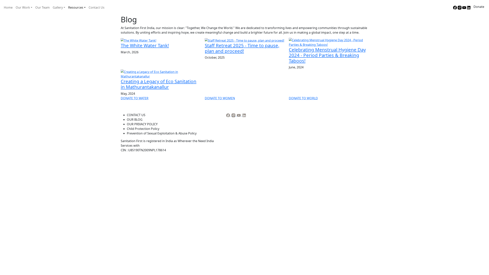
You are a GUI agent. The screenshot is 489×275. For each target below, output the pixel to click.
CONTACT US (136, 115)
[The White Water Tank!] (138, 40)
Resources (75, 7)
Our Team (42, 7)
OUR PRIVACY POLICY (142, 124)
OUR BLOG (134, 119)
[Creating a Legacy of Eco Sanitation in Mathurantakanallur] (160, 74)
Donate (479, 7)
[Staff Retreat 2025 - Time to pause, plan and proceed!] (244, 40)
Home (8, 7)
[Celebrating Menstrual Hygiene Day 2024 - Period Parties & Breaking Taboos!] (328, 42)
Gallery (58, 7)
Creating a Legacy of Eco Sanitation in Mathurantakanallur (158, 84)
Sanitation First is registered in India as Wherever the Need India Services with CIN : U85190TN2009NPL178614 (167, 145)
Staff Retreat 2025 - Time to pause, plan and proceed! (242, 48)
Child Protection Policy (143, 129)
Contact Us (96, 7)
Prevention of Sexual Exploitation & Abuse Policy (162, 133)
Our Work (23, 7)
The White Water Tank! (145, 45)
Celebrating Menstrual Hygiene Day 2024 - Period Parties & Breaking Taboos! (327, 55)
